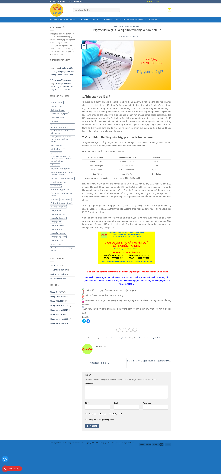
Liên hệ (149, 1)
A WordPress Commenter (60, 80)
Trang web (147, 403)
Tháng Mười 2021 (57, 297)
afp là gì (53, 102)
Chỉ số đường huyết (57, 117)
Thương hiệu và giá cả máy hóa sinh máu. (61, 194)
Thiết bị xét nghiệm (58, 274)
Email (116, 403)
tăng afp (69, 203)
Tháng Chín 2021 (57, 301)
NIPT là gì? (54, 178)
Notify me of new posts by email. (101, 420)
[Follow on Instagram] (164, 2)
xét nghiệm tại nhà (57, 240)
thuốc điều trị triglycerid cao (60, 189)
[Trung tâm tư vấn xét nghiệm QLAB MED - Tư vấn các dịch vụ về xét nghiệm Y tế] (59, 10)
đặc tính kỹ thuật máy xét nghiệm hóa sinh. (62, 249)
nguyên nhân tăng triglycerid (60, 168)
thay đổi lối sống (56, 186)
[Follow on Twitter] (167, 2)
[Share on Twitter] (122, 330)
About (157, 1)
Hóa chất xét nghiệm (58, 270)
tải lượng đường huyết (58, 207)
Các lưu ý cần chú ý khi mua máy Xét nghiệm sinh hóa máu (62, 126)
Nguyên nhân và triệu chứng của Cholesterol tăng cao (62, 173)
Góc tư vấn (54, 265)
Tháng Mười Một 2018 (59, 323)
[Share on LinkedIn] (135, 330)
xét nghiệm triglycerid (58, 233)
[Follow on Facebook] (161, 2)
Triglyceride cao (65, 199)
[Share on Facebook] (118, 330)
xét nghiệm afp (56, 210)
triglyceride (54, 199)
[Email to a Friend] (127, 330)
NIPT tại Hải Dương (67, 178)
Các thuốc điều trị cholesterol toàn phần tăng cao (62, 132)
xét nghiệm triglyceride (58, 237)
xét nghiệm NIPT (56, 229)
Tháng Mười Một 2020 (59, 310)
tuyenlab (135, 36)
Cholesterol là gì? (56, 106)
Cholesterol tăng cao (57, 110)
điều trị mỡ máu (56, 244)
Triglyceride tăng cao (58, 203)
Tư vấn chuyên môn (58, 279)
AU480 (60, 102)
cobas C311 (55, 121)
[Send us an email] (170, 2)
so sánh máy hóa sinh (58, 182)
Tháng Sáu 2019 (57, 314)
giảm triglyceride (56, 153)
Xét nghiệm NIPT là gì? (99, 363)
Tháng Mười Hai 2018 (59, 319)
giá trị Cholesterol (56, 145)
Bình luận (89, 383)
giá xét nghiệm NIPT (57, 149)
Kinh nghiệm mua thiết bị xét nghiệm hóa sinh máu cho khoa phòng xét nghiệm (61, 159)
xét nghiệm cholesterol (58, 218)
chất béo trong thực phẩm (59, 114)
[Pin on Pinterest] (131, 330)
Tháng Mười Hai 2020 (59, 306)
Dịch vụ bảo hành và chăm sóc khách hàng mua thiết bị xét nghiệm (61, 139)
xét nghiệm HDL (56, 222)
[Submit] (118, 10)
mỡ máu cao (55, 165)
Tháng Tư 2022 (56, 292)
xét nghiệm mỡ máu (57, 225)
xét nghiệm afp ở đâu (58, 214)
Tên (87, 403)
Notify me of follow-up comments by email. (105, 414)
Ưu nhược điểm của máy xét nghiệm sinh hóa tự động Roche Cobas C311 (62, 71)
